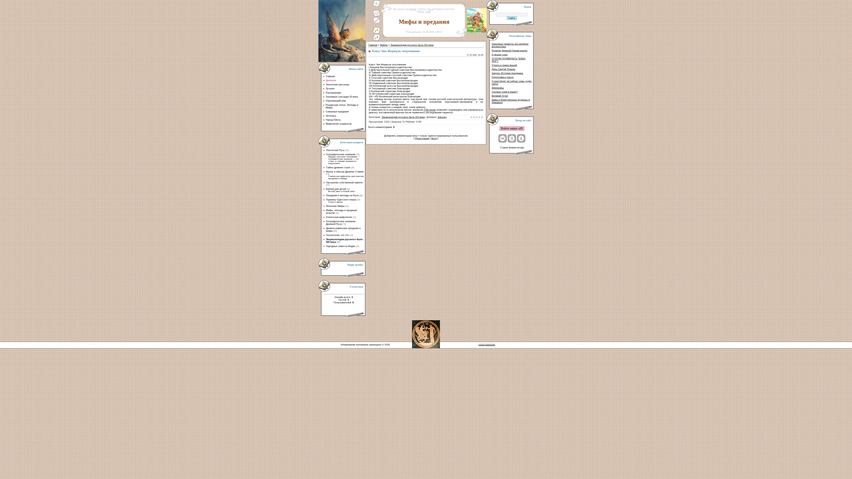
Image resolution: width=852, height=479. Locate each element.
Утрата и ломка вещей (504, 65)
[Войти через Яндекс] (512, 138)
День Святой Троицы (503, 69)
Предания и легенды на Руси (342, 195)
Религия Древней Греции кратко (509, 50)
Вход (434, 138)
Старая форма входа (512, 147)
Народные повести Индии (340, 246)
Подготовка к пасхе (503, 77)
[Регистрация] (376, 23)
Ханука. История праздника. (507, 73)
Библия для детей (336, 189)
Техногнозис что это (337, 235)
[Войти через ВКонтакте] (502, 138)
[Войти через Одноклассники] (521, 138)
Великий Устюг (500, 95)
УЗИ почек (430, 109)
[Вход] (376, 40)
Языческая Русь (335, 150)
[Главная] (376, 6)
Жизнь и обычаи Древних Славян (345, 171)
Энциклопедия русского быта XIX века (412, 45)
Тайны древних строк (338, 167)
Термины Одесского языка (341, 199)
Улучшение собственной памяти (344, 182)
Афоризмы (498, 87)
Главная (372, 45)
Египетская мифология (339, 217)
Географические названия (340, 154)
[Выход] (376, 32)
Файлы (384, 45)
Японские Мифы (335, 206)
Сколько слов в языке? (505, 91)
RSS (428, 11)
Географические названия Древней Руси (340, 222)
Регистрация (422, 138)
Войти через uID (512, 128)
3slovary (442, 117)
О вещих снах (500, 54)
